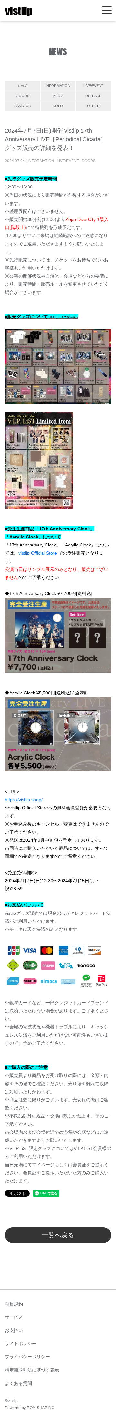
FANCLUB (23, 106)
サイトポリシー (20, 1343)
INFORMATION (57, 85)
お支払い (14, 1330)
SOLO (58, 106)
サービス (14, 1317)
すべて (22, 85)
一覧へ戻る (58, 1235)
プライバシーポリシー (27, 1356)
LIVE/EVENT (93, 85)
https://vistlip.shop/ (24, 799)
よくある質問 (18, 1383)
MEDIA (58, 96)
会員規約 (14, 1304)
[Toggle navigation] (107, 10)
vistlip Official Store (37, 552)
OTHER (93, 106)
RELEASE (93, 96)
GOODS (22, 96)
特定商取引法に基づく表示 (32, 1369)
